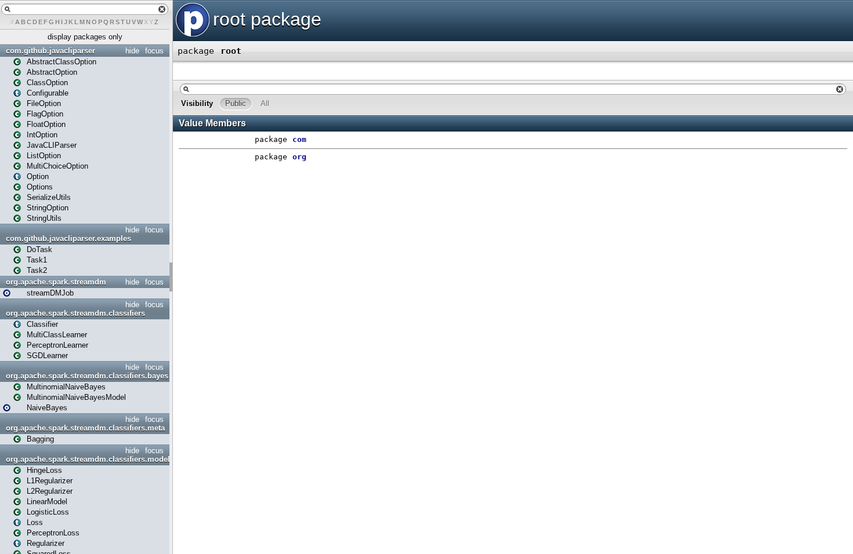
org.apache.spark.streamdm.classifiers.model (86, 459)
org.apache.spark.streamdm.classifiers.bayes (86, 375)
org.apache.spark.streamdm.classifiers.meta (85, 428)
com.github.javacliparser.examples (68, 238)
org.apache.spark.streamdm (56, 282)
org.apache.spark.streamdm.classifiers (75, 313)
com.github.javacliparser (50, 50)
